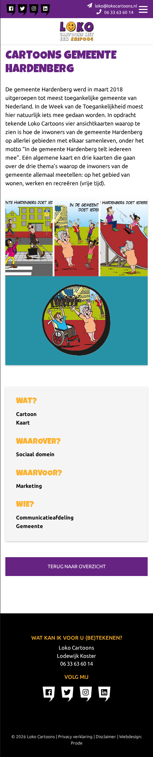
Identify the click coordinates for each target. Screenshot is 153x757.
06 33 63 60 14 (118, 12)
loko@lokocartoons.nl (115, 6)
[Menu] (143, 9)
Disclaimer (106, 736)
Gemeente (29, 526)
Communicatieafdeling (45, 518)
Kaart (23, 423)
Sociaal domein (35, 454)
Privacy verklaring (75, 736)
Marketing (29, 486)
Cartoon (26, 414)
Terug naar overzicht (77, 566)
